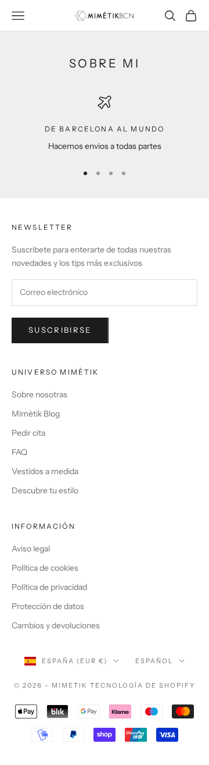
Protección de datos (48, 606)
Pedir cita (28, 433)
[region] (104, 124)
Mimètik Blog (36, 413)
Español (154, 661)
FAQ (19, 452)
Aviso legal (31, 548)
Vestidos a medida (45, 471)
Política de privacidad (49, 587)
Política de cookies (45, 568)
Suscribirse (60, 330)
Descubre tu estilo (45, 490)
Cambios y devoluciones (56, 625)
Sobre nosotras (39, 394)
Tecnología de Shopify (142, 685)
